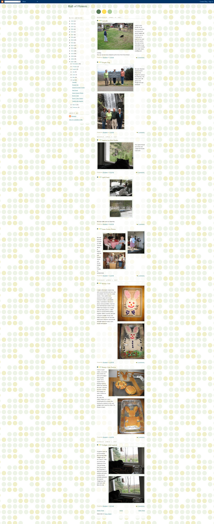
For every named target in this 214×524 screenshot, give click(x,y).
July (73, 72)
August (74, 69)
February (75, 107)
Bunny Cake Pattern (109, 367)
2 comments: (141, 57)
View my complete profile (75, 119)
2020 (72, 29)
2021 (72, 26)
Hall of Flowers (77, 6)
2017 (72, 34)
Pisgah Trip (106, 62)
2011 (72, 51)
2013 (72, 45)
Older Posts (141, 510)
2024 (72, 21)
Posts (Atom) (108, 514)
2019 (72, 32)
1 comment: (141, 132)
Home (121, 510)
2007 (72, 61)
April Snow (106, 177)
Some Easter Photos (109, 229)
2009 (72, 56)
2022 (72, 23)
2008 (72, 59)
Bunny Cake (106, 283)
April (73, 80)
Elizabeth (73, 116)
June (73, 74)
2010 (72, 53)
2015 (72, 40)
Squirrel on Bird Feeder (110, 140)
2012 (72, 48)
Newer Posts (100, 510)
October (74, 66)
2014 (72, 42)
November (75, 63)
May (73, 77)
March (74, 104)
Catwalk (105, 21)
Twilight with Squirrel (109, 445)
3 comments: (141, 362)
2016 (72, 37)
